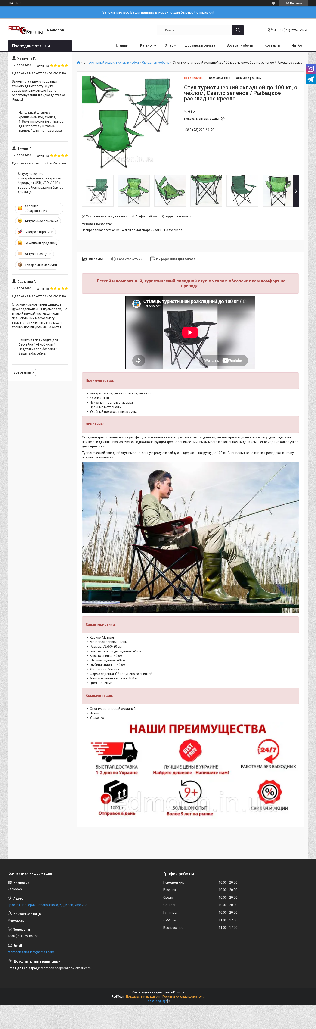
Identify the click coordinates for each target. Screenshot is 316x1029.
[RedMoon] (25, 30)
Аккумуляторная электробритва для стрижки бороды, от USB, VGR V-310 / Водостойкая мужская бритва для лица (40, 183)
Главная (122, 45)
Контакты (272, 45)
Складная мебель (155, 62)
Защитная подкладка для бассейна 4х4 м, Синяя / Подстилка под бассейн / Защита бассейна (38, 347)
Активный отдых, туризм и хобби (114, 62)
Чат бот (298, 45)
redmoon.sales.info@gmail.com (31, 952)
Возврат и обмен (240, 45)
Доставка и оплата (200, 45)
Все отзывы (22, 372)
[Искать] (238, 30)
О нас (169, 45)
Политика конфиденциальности (183, 996)
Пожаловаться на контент (143, 996)
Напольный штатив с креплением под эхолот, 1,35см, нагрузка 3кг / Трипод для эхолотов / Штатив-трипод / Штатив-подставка (41, 121)
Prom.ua (178, 992)
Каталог (146, 45)
